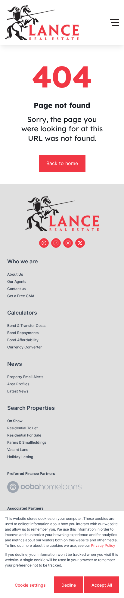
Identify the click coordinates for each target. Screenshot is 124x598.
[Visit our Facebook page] (44, 243)
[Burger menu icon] (114, 22)
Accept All (101, 585)
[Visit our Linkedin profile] (56, 243)
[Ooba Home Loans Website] (44, 488)
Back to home (62, 163)
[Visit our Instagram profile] (68, 243)
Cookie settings (30, 585)
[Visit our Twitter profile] (80, 243)
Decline (68, 585)
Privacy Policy (103, 545)
